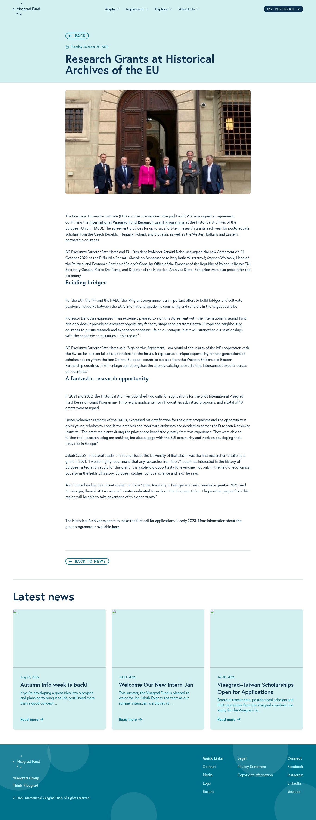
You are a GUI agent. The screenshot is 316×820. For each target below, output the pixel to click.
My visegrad (280, 8)
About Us (187, 8)
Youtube (294, 791)
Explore (161, 8)
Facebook (295, 766)
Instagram (295, 775)
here (116, 526)
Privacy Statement (252, 766)
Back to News (90, 561)
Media (208, 775)
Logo (207, 783)
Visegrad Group (26, 777)
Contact (209, 766)
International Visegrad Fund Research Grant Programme (137, 222)
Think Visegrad (25, 785)
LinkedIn (294, 783)
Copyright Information (255, 775)
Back (80, 35)
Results (208, 791)
